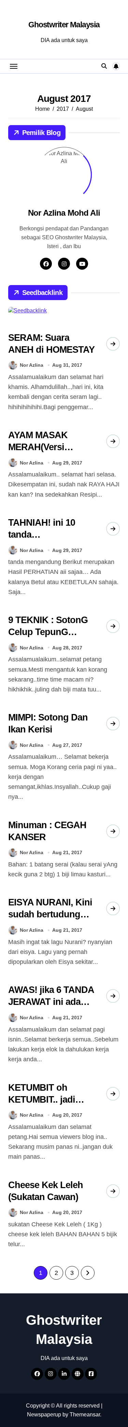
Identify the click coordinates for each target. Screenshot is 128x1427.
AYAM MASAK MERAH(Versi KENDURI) (38, 447)
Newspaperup (44, 1414)
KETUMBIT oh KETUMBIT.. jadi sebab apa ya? (41, 1099)
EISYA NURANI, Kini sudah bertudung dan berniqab (50, 914)
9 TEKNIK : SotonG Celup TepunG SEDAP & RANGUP (48, 632)
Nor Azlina (31, 365)
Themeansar (85, 1414)
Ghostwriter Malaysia (64, 24)
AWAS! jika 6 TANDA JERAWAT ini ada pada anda (51, 1002)
